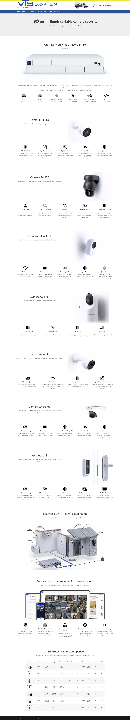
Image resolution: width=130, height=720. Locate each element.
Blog (45, 11)
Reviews (39, 11)
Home (18, 11)
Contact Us (57, 11)
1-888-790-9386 (103, 5)
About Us (33, 11)
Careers (50, 11)
